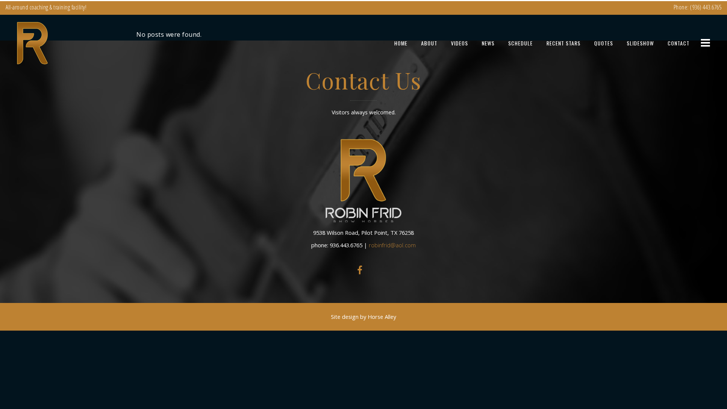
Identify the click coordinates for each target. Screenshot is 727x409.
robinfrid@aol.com (392, 245)
